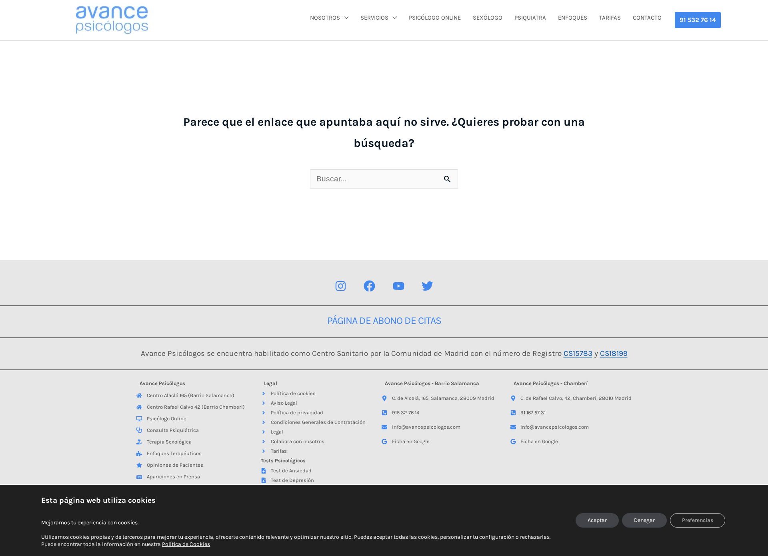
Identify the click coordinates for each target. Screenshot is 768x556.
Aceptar (597, 520)
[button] (698, 20)
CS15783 (578, 353)
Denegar (644, 520)
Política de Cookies (186, 544)
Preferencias (697, 520)
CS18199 (614, 353)
